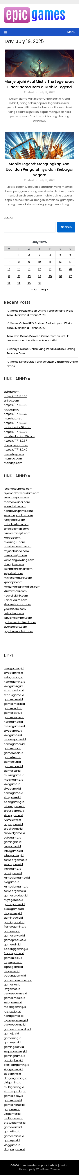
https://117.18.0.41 (15, 423)
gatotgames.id (14, 904)
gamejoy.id (11, 1033)
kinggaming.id (13, 1069)
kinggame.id (12, 1145)
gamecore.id (12, 748)
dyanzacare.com (15, 627)
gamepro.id (12, 1140)
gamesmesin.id (14, 704)
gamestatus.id (14, 1136)
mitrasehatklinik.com (18, 578)
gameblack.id (13, 958)
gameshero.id (13, 699)
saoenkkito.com (15, 506)
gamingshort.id (14, 922)
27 (70, 276)
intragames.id (13, 851)
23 (29, 276)
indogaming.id (13, 677)
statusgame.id (14, 695)
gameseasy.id (13, 1096)
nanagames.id (14, 1016)
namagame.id (13, 793)
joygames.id (12, 989)
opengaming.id (14, 802)
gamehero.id (12, 757)
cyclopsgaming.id (16, 1020)
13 (70, 262)
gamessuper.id (14, 717)
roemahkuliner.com (17, 502)
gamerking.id (12, 1038)
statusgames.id (15, 1123)
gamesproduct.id (16, 895)
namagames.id (14, 744)
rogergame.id (13, 962)
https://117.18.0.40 (15, 449)
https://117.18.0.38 (15, 432)
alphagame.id (13, 967)
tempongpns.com (16, 497)
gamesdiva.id (13, 713)
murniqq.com (13, 458)
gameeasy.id (13, 1127)
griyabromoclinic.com (18, 631)
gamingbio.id (12, 842)
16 (29, 269)
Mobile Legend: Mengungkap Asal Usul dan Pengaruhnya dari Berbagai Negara (39, 169)
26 (60, 276)
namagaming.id (14, 682)
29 (18, 283)
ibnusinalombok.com (18, 618)
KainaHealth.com (15, 600)
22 (18, 276)
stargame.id (12, 797)
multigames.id (13, 1118)
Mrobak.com (12, 538)
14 (9, 269)
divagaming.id (13, 673)
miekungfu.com (14, 542)
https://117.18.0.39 (15, 405)
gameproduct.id (15, 940)
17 (39, 269)
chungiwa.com (14, 564)
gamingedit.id (13, 917)
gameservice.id (14, 935)
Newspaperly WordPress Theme (39, 1169)
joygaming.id (12, 1011)
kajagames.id (13, 1002)
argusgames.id (14, 811)
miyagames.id (13, 900)
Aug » (44, 289)
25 (50, 276)
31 (39, 283)
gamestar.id (12, 771)
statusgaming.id (15, 1091)
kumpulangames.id (17, 877)
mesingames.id (14, 726)
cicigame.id (11, 971)
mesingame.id (13, 780)
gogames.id (12, 1109)
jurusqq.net (11, 409)
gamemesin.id (13, 753)
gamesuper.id (13, 766)
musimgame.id (14, 775)
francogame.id (14, 953)
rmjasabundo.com (16, 551)
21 (9, 276)
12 (60, 262)
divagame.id (12, 788)
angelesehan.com (16, 529)
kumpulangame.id (16, 886)
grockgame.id (13, 828)
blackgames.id (14, 909)
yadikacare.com (15, 609)
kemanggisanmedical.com (22, 587)
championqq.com (16, 445)
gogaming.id (12, 1074)
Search (9, 218)
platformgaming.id (16, 1065)
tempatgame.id (15, 891)
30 (29, 283)
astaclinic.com (14, 613)
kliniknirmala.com (15, 591)
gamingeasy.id (14, 1047)
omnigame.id (13, 873)
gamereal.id (12, 931)
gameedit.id (12, 944)
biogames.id (12, 846)
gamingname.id (14, 1056)
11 (50, 262)
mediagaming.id (15, 1007)
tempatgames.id (15, 860)
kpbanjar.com (13, 582)
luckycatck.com (14, 520)
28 (8, 283)
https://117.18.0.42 (15, 414)
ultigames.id (12, 1114)
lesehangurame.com (18, 489)
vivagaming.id (13, 686)
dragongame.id (14, 1149)
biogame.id (11, 882)
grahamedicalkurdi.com (20, 622)
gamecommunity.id (17, 1029)
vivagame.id (12, 784)
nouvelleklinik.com (16, 595)
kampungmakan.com (18, 515)
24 (39, 276)
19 (60, 269)
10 (39, 262)
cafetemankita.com (17, 546)
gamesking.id (13, 1100)
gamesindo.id (13, 708)
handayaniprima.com (18, 511)
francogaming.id (15, 926)
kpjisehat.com (13, 573)
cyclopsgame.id (15, 1024)
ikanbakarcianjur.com (18, 569)
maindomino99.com (17, 427)
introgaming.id (14, 855)
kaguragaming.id (15, 1051)
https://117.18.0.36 (15, 396)
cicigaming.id (13, 913)
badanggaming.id (16, 949)
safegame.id (12, 837)
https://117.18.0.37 (15, 440)
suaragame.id (13, 864)
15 (18, 269)
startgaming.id (14, 690)
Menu (71, 32)
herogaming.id (14, 668)
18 (50, 269)
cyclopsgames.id (15, 993)
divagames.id (13, 731)
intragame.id (12, 869)
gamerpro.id (12, 1042)
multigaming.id (14, 1087)
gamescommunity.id (18, 980)
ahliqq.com (11, 400)
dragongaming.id (15, 1078)
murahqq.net (13, 418)
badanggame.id (15, 975)
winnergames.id (14, 806)
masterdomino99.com (19, 436)
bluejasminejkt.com (17, 533)
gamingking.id (13, 1060)
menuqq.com (13, 463)
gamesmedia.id (14, 998)
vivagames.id (13, 735)
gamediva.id (12, 762)
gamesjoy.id (12, 984)
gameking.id (12, 1131)
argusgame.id (13, 824)
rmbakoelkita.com (16, 524)
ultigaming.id (12, 1082)
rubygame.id (12, 820)
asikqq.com (11, 391)
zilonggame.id (13, 815)
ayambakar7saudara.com (21, 493)
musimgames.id (15, 739)
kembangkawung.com (19, 560)
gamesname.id (14, 1105)
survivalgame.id (14, 833)
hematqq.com (14, 454)
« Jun (34, 289)
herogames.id (13, 722)
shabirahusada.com (17, 604)
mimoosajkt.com (15, 555)
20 (70, 269)
